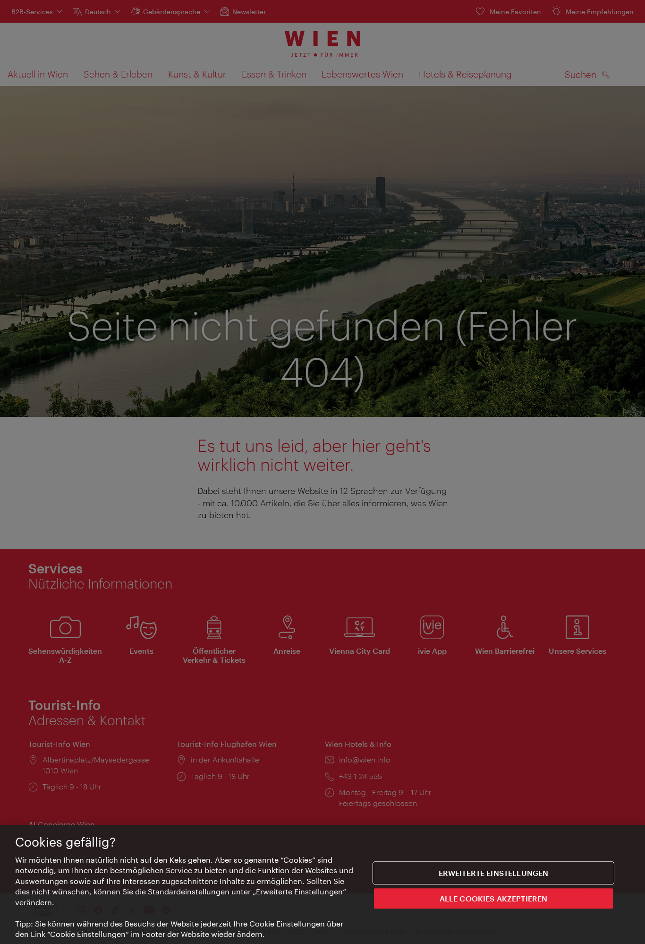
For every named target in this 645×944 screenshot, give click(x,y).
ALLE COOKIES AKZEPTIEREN (494, 897)
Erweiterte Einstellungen (494, 872)
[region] (322, 884)
